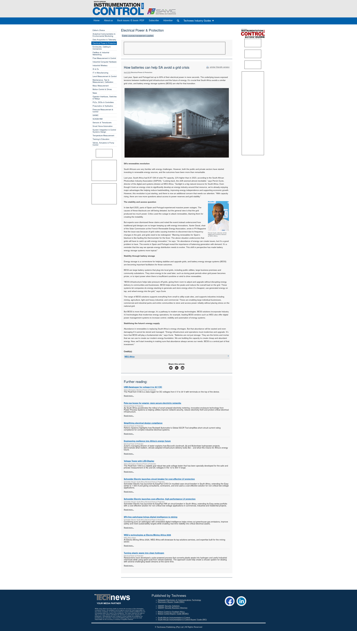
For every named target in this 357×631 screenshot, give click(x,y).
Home (97, 20)
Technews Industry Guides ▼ (199, 20)
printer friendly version (219, 67)
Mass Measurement (101, 85)
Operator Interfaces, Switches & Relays (105, 97)
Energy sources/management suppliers (138, 35)
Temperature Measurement (103, 135)
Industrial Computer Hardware (104, 61)
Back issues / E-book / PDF (130, 20)
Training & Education (101, 139)
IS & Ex (96, 69)
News (95, 93)
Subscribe (154, 20)
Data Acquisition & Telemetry (104, 39)
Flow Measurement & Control (104, 58)
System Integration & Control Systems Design (104, 130)
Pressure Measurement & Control (103, 110)
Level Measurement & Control (105, 76)
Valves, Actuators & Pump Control (103, 143)
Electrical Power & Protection (104, 43)
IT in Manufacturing (100, 72)
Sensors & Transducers (102, 122)
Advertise (168, 20)
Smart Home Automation (103, 126)
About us (108, 20)
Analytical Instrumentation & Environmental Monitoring (104, 35)
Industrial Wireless (100, 65)
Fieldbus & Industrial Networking (101, 53)
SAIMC (95, 115)
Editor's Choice (99, 30)
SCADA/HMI (98, 118)
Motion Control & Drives (102, 89)
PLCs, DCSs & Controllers (103, 102)
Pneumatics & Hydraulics (103, 106)
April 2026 (127, 72)
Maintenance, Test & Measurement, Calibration (103, 81)
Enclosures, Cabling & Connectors (102, 47)
